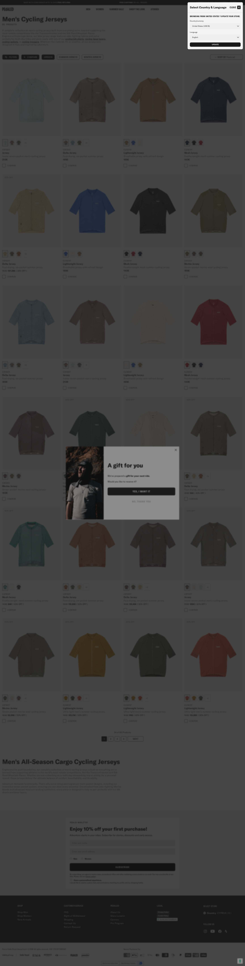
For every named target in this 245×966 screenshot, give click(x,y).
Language (193, 32)
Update (215, 44)
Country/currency (197, 21)
